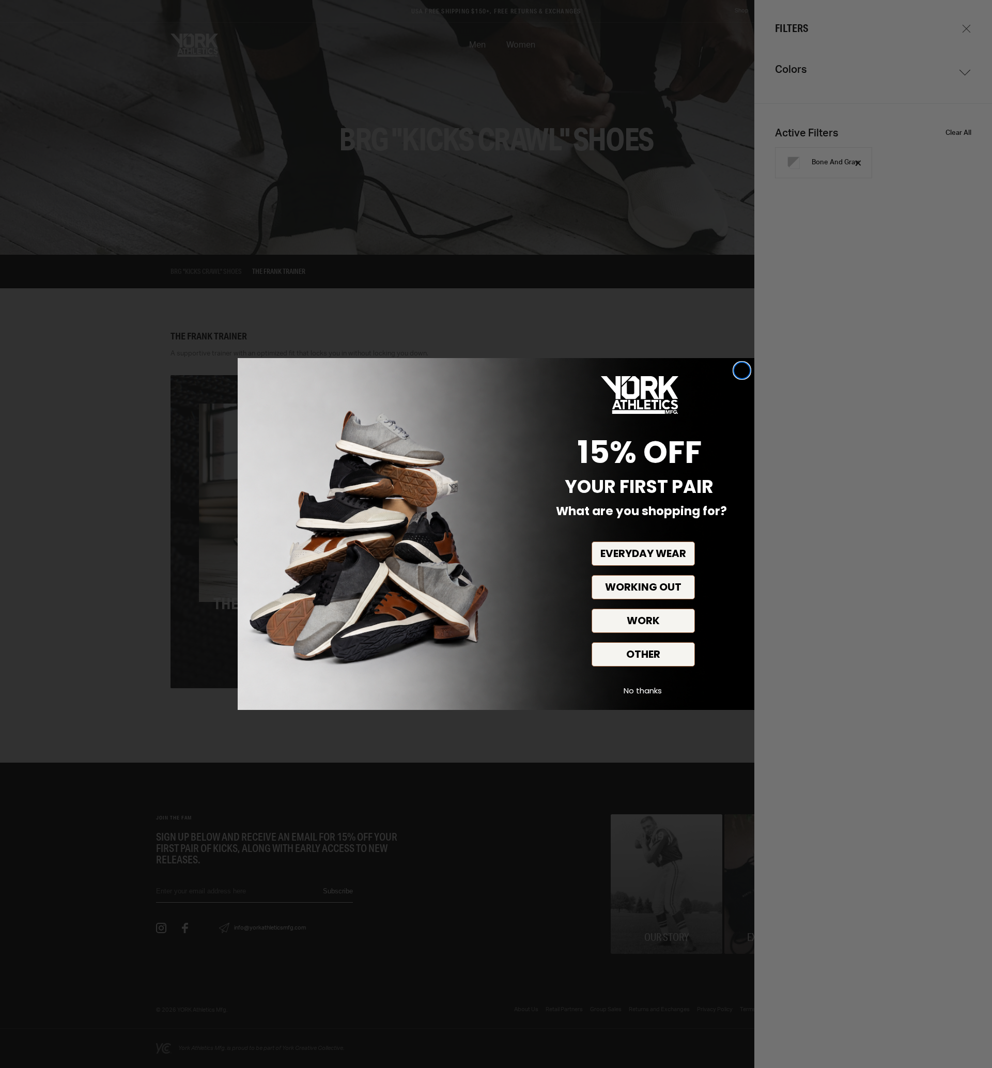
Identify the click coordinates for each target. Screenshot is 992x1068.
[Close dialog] (742, 370)
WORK (643, 620)
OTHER (643, 654)
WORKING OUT (643, 587)
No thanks (643, 690)
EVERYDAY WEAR (643, 553)
